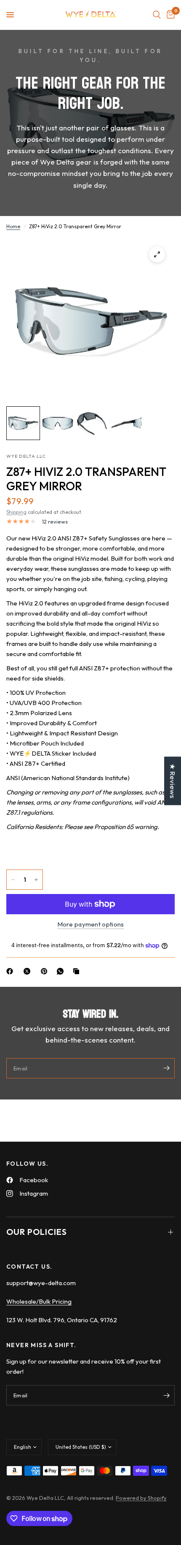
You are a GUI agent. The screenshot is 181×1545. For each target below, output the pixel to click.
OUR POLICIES (36, 1231)
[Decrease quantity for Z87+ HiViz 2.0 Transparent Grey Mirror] (13, 879)
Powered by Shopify (141, 1497)
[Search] (157, 15)
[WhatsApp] (62, 971)
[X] (29, 971)
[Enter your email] (166, 1068)
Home (13, 226)
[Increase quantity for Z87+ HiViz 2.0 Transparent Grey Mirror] (36, 879)
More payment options (90, 924)
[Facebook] (11, 971)
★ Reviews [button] (172, 780)
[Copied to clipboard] (78, 971)
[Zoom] (157, 254)
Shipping (16, 512)
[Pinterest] (46, 971)
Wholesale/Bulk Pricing (39, 1301)
